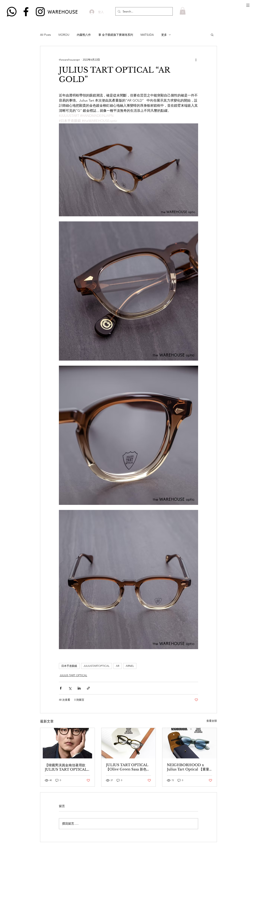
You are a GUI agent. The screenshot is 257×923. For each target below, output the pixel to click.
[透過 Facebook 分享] (60, 688)
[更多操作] (196, 59)
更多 (164, 34)
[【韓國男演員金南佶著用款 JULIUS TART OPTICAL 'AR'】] (67, 743)
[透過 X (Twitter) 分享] (70, 688)
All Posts (45, 34)
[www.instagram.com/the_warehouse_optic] (40, 12)
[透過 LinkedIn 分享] (79, 688)
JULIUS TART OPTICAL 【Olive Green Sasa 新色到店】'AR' (128, 767)
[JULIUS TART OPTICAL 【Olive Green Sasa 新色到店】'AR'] (128, 743)
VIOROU (63, 34)
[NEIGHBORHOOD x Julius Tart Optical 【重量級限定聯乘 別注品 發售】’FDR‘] (189, 743)
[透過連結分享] (88, 688)
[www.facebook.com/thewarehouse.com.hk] (26, 12)
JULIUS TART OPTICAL (73, 675)
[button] (247, 5)
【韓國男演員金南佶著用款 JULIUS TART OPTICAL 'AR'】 (66, 767)
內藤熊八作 (84, 34)
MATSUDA (147, 34)
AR (117, 666)
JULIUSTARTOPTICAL (96, 666)
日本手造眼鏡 (69, 666)
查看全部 (211, 720)
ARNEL (130, 666)
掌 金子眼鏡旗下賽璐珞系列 (115, 34)
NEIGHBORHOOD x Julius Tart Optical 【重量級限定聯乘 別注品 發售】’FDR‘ (188, 767)
